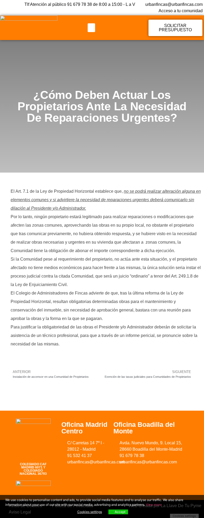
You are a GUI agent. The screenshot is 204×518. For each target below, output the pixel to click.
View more (154, 505)
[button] (91, 27)
